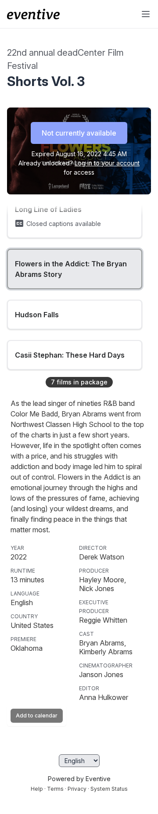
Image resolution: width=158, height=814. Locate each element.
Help (37, 788)
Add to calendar (36, 715)
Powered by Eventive (79, 778)
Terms (55, 788)
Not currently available (79, 133)
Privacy (77, 788)
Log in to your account (107, 163)
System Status (109, 788)
